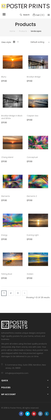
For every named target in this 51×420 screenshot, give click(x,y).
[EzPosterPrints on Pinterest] (34, 413)
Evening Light (33, 235)
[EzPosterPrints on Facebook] (21, 413)
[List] (18, 42)
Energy (4, 235)
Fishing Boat (6, 274)
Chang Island (7, 157)
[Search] (49, 15)
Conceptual (32, 157)
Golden (30, 274)
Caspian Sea (32, 115)
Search (26, 14)
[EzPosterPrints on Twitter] (27, 413)
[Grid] (14, 42)
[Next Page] (24, 293)
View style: (6, 42)
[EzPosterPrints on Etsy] (46, 413)
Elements (5, 196)
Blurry (3, 76)
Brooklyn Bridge (34, 76)
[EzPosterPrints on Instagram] (40, 413)
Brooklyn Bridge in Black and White (11, 117)
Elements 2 (32, 196)
